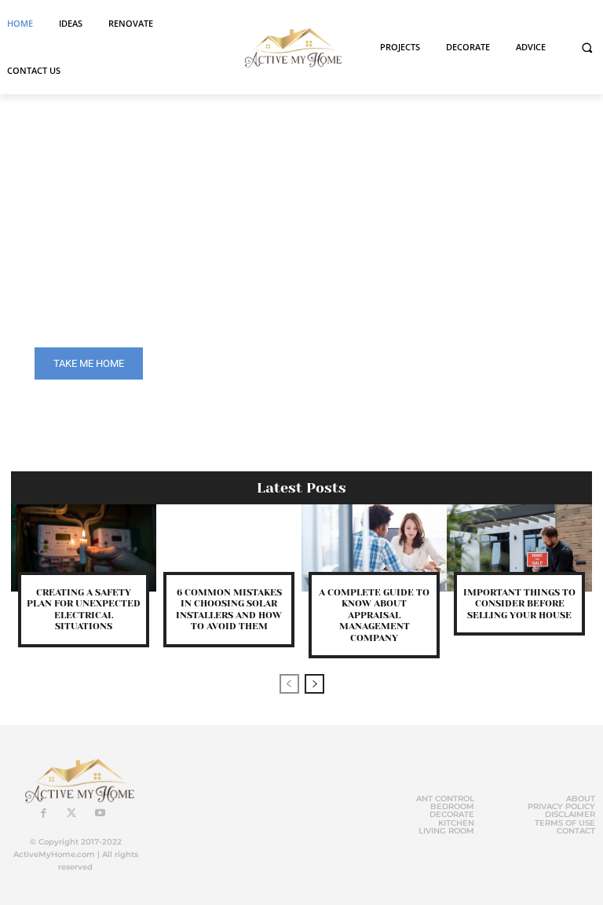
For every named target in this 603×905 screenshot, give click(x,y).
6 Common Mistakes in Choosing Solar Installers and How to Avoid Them (229, 609)
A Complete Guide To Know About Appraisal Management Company (374, 615)
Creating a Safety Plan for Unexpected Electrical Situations (84, 609)
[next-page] (314, 684)
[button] (587, 47)
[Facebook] (43, 814)
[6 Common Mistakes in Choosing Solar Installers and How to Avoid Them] (229, 548)
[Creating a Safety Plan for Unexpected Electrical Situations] (83, 548)
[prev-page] (289, 684)
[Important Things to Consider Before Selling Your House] (519, 548)
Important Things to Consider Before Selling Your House (519, 604)
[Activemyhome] (289, 47)
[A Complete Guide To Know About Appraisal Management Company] (374, 548)
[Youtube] (100, 814)
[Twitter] (71, 814)
